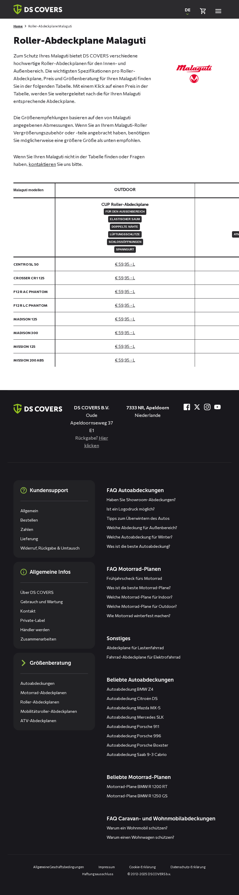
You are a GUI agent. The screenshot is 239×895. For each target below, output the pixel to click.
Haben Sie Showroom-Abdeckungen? (141, 499)
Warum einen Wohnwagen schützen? (140, 837)
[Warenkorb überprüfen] (203, 11)
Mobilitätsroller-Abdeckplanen (48, 711)
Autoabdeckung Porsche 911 (133, 726)
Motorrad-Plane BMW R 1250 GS (137, 795)
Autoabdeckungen (37, 683)
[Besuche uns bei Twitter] (197, 407)
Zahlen (26, 529)
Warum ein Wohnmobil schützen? (137, 827)
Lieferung (29, 538)
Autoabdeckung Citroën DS (132, 698)
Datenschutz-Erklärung (188, 867)
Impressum (107, 867)
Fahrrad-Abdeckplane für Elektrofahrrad (143, 656)
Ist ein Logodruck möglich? (131, 508)
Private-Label (32, 620)
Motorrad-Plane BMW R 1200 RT (137, 786)
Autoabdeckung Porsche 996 (134, 735)
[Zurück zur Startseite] (37, 9)
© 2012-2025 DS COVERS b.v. (149, 874)
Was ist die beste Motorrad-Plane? (139, 587)
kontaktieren (42, 164)
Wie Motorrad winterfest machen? (139, 615)
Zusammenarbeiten (38, 638)
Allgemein (29, 510)
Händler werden (35, 629)
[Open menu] (218, 11)
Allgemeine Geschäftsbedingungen (58, 867)
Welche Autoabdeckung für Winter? (140, 536)
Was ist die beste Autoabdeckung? (138, 546)
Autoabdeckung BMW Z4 (130, 689)
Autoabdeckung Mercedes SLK (135, 717)
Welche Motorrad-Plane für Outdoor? (142, 606)
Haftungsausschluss (97, 874)
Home (18, 26)
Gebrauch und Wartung (41, 601)
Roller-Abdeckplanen (39, 701)
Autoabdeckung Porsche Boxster (137, 745)
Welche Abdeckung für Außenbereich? (142, 527)
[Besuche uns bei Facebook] (187, 407)
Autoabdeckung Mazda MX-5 (134, 707)
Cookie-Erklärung (142, 867)
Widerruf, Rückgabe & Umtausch (50, 547)
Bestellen (29, 519)
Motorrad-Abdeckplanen (43, 692)
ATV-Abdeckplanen (38, 720)
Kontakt (28, 610)
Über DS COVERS (37, 592)
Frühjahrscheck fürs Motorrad (134, 578)
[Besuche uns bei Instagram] (207, 407)
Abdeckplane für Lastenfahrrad (135, 647)
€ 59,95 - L (125, 264)
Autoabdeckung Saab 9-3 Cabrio (137, 754)
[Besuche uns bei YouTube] (217, 407)
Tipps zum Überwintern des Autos (138, 518)
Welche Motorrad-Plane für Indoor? (140, 596)
